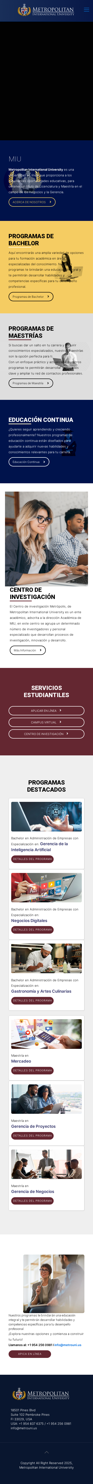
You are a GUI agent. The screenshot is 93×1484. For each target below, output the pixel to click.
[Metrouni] (46, 9)
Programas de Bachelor (28, 296)
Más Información (25, 650)
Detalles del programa (32, 859)
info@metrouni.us (67, 1345)
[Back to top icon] (46, 1452)
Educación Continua (26, 462)
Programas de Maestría (28, 383)
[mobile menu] (87, 9)
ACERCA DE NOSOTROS (29, 202)
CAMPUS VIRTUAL (44, 722)
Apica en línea (29, 1354)
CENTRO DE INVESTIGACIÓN (44, 734)
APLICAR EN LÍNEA (44, 710)
